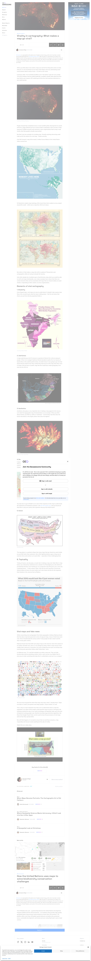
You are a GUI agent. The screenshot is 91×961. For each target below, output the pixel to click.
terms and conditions (40, 498)
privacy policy (26, 499)
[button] (88, 947)
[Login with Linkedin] (45, 489)
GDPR (9, 958)
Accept (43, 951)
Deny (61, 951)
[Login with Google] (45, 493)
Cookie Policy (4, 958)
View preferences (80, 951)
